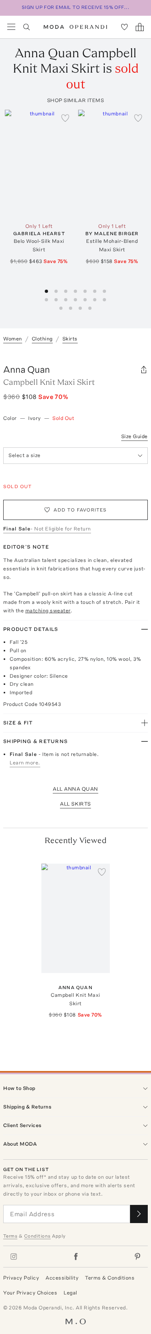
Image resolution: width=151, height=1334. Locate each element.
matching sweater (47, 611)
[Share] (144, 369)
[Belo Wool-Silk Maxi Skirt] (39, 164)
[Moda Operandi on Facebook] (76, 1257)
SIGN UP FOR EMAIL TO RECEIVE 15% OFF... (76, 7)
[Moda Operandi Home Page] (75, 27)
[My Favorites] (124, 27)
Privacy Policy (21, 1278)
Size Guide (134, 436)
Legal (70, 1293)
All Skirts (75, 804)
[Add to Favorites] (65, 118)
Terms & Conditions (109, 1278)
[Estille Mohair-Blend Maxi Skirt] (112, 164)
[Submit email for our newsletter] (139, 1214)
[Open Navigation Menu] (11, 27)
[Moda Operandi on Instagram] (14, 1257)
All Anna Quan (75, 789)
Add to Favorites (80, 510)
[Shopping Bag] (140, 27)
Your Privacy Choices (30, 1293)
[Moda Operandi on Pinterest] (137, 1257)
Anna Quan (26, 369)
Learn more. (25, 763)
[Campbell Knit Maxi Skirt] (75, 918)
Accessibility (62, 1278)
